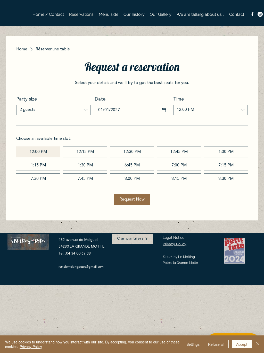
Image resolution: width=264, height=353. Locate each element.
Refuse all (216, 344)
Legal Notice (173, 237)
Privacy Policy (174, 244)
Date (100, 99)
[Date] (164, 110)
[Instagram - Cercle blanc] (260, 14)
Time (178, 99)
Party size (26, 99)
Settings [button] (193, 344)
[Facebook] (252, 14)
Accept (241, 344)
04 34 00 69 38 (78, 253)
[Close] (258, 344)
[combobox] (53, 110)
